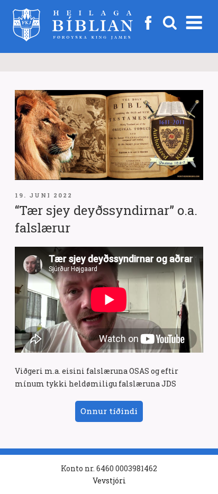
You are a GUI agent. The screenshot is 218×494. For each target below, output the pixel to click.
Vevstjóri (109, 480)
